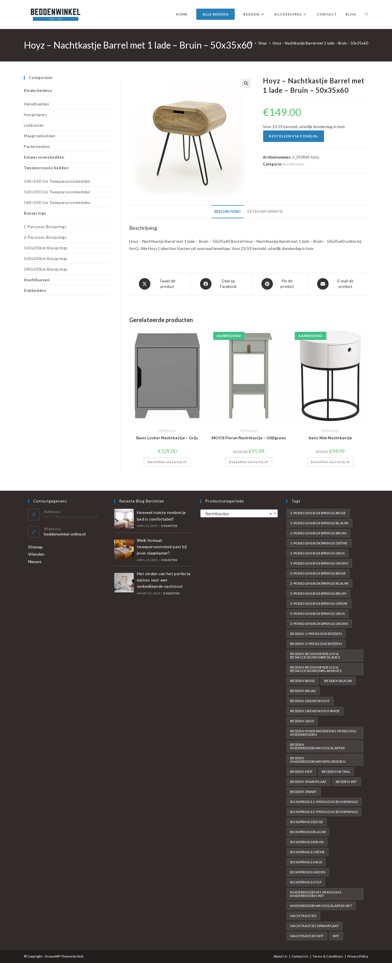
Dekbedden (35, 290)
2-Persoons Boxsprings (45, 237)
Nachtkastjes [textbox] (237, 513)
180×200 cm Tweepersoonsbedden (57, 202)
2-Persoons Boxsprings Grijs (317, 613)
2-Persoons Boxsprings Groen (319, 623)
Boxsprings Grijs (306, 862)
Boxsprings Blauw (308, 832)
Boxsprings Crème (307, 852)
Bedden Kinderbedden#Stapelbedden (318, 760)
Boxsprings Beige (306, 822)
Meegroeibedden (39, 136)
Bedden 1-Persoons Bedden (316, 633)
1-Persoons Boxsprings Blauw (319, 523)
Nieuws (35, 561)
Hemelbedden (36, 104)
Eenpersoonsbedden (44, 157)
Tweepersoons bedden (46, 167)
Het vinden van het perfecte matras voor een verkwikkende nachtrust (164, 580)
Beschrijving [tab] (227, 211)
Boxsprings (35, 213)
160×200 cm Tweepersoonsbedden (57, 192)
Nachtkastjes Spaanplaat (314, 926)
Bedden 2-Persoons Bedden (316, 644)
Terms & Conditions (328, 956)
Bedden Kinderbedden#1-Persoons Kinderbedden (323, 733)
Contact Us (300, 956)
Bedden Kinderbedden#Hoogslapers (317, 746)
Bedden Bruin (303, 691)
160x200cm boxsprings (45, 258)
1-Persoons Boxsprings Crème (319, 543)
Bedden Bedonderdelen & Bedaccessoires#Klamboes (315, 669)
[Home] (251, 43)
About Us (280, 956)
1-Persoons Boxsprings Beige (318, 513)
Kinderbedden (38, 90)
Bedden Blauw (338, 681)
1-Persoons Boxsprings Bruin (318, 533)
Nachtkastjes (293, 164)
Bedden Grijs (302, 721)
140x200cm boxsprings (45, 248)
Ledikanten (34, 125)
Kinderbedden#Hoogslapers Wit (321, 906)
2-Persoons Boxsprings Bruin (318, 593)
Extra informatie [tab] (265, 211)
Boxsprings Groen (307, 872)
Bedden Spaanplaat (308, 781)
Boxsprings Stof (306, 882)
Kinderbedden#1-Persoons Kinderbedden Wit (315, 894)
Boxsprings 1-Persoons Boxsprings (324, 802)
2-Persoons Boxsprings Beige (318, 573)
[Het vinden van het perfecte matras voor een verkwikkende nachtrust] (124, 582)
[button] (246, 83)
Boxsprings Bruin (307, 842)
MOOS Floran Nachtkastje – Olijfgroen (248, 437)
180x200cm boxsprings (45, 269)
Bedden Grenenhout (310, 701)
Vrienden (36, 554)
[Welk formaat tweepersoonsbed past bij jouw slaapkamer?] (124, 549)
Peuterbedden (37, 146)
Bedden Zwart (303, 791)
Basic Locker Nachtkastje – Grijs (167, 437)
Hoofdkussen (37, 280)
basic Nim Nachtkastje (330, 437)
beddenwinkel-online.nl (65, 533)
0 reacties (169, 525)
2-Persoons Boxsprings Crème (319, 603)
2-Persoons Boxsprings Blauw (319, 583)
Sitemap (35, 546)
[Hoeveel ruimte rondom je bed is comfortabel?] (124, 518)
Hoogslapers (35, 114)
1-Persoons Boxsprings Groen (319, 563)
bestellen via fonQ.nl (293, 136)
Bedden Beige (302, 681)
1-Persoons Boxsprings (45, 226)
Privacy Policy (357, 956)
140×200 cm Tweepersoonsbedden (57, 181)
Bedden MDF (301, 771)
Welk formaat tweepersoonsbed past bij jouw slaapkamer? (162, 547)
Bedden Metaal (336, 771)
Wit (336, 936)
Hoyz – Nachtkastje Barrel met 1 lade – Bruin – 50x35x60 (320, 43)
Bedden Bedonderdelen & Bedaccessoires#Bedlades (315, 655)
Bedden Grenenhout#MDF (315, 711)
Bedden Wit (346, 781)
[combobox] (239, 513)
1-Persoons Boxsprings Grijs (317, 553)
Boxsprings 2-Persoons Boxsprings (324, 812)
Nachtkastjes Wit (307, 936)
